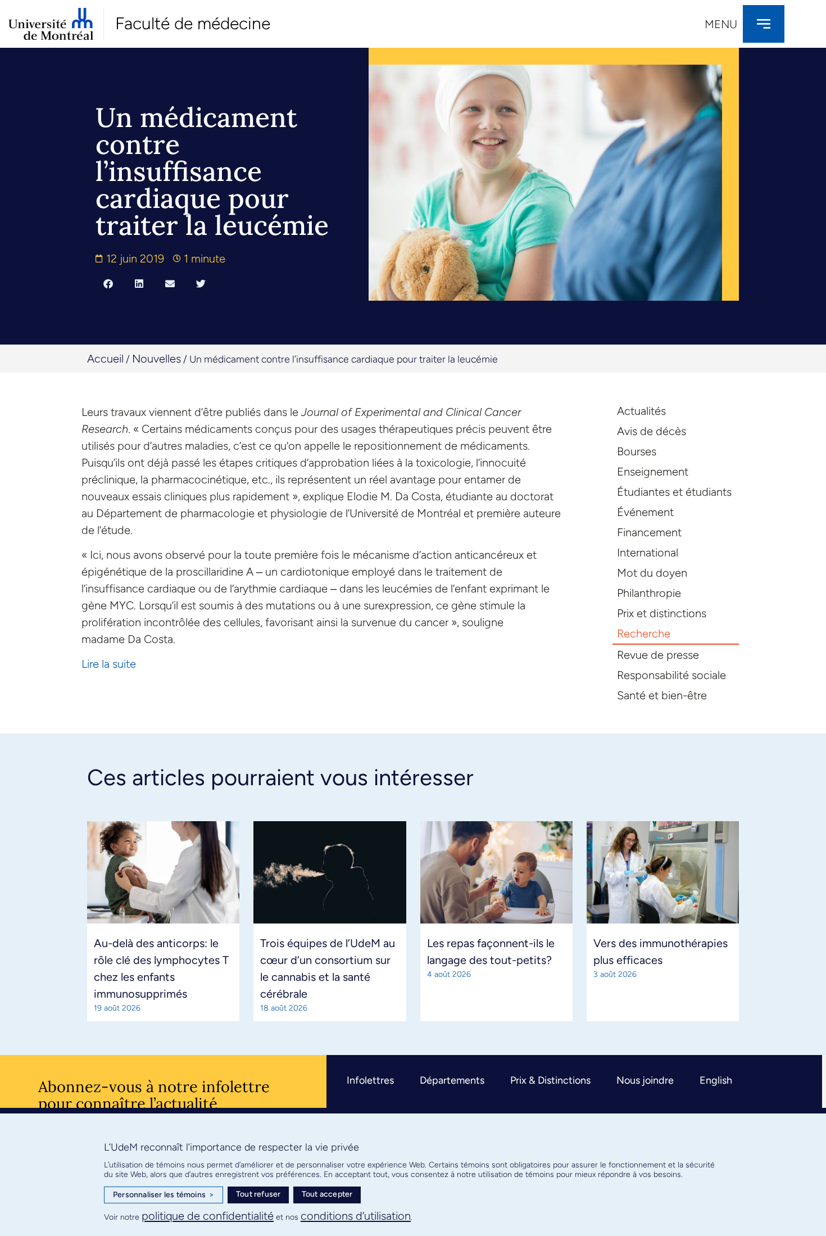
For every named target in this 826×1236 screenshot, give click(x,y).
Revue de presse (658, 655)
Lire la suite (108, 664)
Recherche (643, 633)
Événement (645, 512)
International (647, 552)
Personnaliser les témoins (163, 1194)
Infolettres (370, 1080)
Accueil (105, 358)
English (716, 1080)
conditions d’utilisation (356, 1216)
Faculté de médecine (192, 23)
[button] (108, 283)
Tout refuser (258, 1194)
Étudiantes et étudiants (674, 492)
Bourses (636, 451)
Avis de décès (651, 431)
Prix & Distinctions (550, 1080)
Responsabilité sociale (671, 675)
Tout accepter (327, 1194)
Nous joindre (645, 1080)
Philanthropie (649, 593)
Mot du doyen (652, 572)
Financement (649, 532)
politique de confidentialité (208, 1216)
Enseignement (652, 471)
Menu (721, 24)
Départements (452, 1080)
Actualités (641, 411)
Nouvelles (156, 358)
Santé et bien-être (662, 695)
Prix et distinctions (661, 613)
